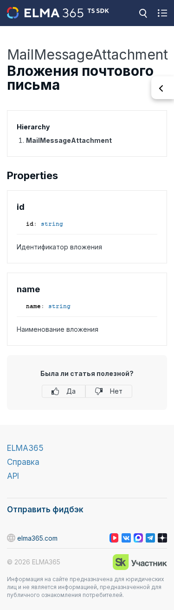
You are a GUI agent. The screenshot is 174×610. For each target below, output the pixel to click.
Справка (23, 462)
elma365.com (37, 538)
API (13, 476)
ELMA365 (25, 448)
